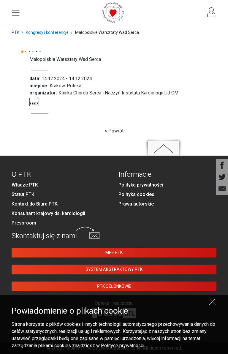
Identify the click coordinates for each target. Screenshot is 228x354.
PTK (15, 32)
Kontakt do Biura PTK (35, 204)
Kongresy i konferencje (47, 32)
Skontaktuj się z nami (44, 236)
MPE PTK (114, 252)
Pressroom (24, 223)
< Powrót (114, 131)
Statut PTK (23, 194)
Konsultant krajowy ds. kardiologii (48, 213)
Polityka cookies (136, 194)
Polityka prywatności (140, 185)
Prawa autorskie (136, 204)
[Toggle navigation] (15, 12)
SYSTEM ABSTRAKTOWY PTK (114, 269)
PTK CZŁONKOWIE (114, 286)
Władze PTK (25, 185)
